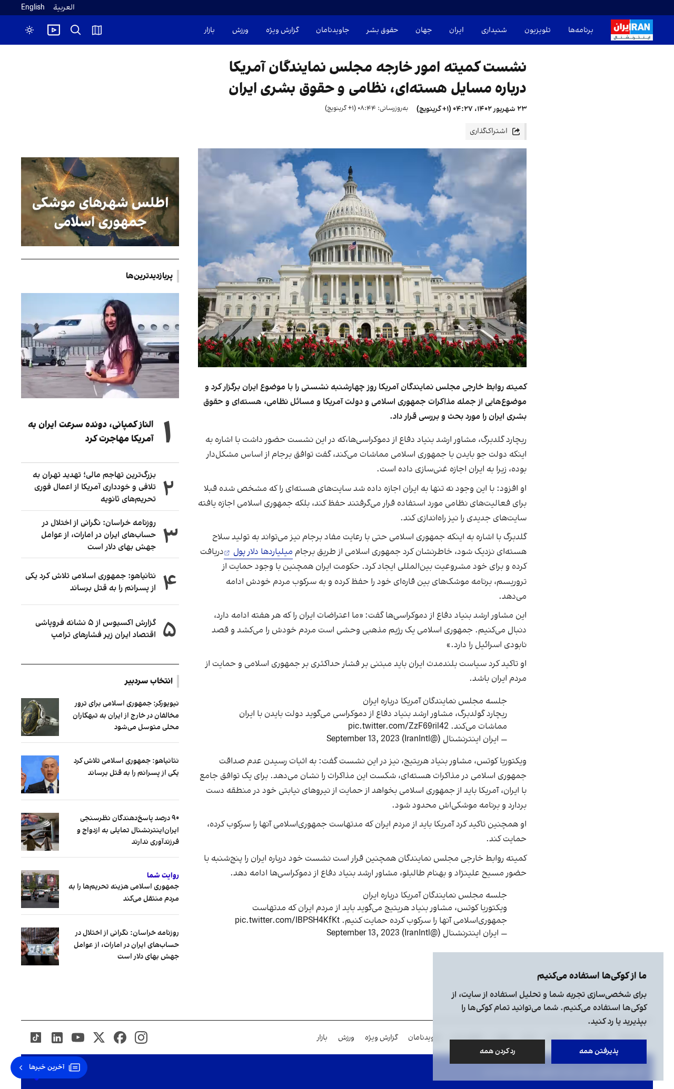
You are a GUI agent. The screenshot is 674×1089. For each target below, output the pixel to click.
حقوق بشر (382, 30)
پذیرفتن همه (599, 1051)
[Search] (76, 30)
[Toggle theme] (29, 30)
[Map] (97, 30)
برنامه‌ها (580, 30)
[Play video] (53, 30)
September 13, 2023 (363, 739)
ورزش (240, 30)
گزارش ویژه (282, 30)
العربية (64, 7)
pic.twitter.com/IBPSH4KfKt (287, 920)
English (33, 7)
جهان (423, 30)
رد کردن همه (498, 1051)
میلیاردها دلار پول (262, 552)
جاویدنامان (332, 30)
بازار (209, 30)
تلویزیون (537, 30)
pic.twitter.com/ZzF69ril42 (398, 726)
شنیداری (494, 30)
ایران (456, 30)
